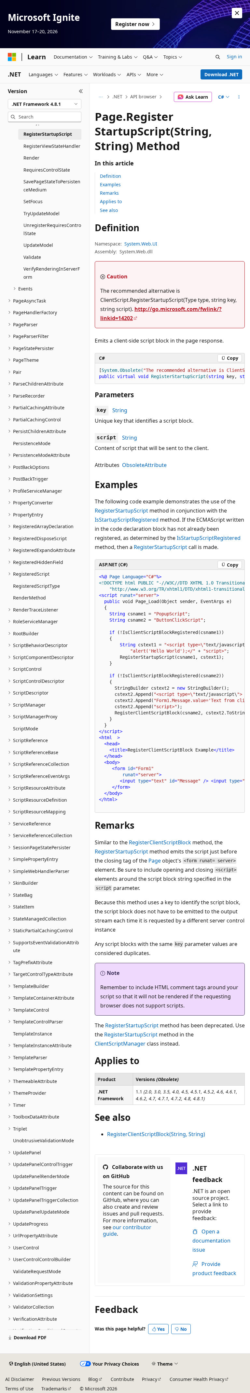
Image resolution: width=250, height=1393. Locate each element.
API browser (143, 96)
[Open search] (217, 57)
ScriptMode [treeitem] (25, 728)
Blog (93, 1379)
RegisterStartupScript (121, 510)
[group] (170, 373)
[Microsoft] (12, 57)
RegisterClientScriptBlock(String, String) (156, 1134)
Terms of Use (19, 1389)
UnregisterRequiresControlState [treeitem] (52, 229)
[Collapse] (81, 91)
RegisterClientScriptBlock (160, 842)
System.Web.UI (140, 244)
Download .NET (221, 74)
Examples (110, 184)
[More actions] (239, 97)
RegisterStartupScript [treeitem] (47, 134)
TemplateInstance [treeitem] (32, 1034)
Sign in (234, 56)
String (119, 410)
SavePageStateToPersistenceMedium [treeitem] (51, 185)
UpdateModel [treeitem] (38, 245)
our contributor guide (127, 1231)
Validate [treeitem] (32, 257)
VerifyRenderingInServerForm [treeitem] (51, 273)
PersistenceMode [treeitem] (31, 443)
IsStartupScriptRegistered (127, 519)
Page (154, 860)
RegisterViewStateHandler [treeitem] (51, 146)
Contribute (122, 1379)
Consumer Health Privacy (197, 1379)
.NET (117, 96)
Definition (110, 176)
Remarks (109, 193)
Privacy (149, 1379)
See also (109, 210)
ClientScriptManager (120, 1043)
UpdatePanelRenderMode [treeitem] (41, 1176)
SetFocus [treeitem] (33, 201)
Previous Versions (61, 1379)
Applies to (111, 201)
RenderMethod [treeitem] (29, 598)
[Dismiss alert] (237, 13)
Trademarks (54, 1389)
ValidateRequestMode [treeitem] (37, 1271)
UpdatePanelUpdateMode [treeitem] (41, 1212)
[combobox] (44, 104)
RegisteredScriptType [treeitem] (36, 586)
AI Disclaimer (19, 1379)
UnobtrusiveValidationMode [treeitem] (43, 1140)
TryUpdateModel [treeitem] (41, 213)
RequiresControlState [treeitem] (46, 170)
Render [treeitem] (31, 158)
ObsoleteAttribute (144, 465)
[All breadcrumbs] (100, 97)
